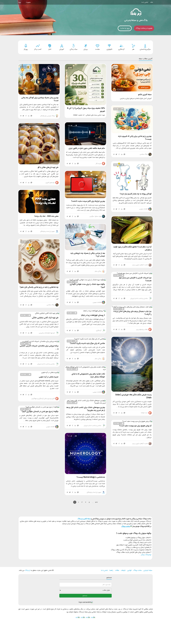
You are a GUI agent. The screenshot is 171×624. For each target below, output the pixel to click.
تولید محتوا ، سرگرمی (96, 216)
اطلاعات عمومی (143, 209)
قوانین (129, 570)
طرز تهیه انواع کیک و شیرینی (47, 333)
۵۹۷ (96, 502)
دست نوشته (144, 413)
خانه (151, 2)
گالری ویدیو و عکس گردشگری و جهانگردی (43, 398)
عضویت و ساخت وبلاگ (144, 28)
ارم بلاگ (27, 570)
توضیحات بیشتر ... (145, 554)
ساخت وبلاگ (137, 570)
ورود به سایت (124, 28)
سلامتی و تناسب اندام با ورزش (139, 298)
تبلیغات (123, 570)
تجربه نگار (99, 163)
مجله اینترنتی (147, 570)
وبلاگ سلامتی (144, 154)
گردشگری (99, 330)
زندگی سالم (98, 271)
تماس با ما (145, 2)
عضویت (28, 2)
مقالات (117, 570)
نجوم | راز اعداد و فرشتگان (47, 231)
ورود (19, 2)
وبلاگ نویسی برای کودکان (47, 116)
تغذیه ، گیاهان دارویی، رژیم (140, 265)
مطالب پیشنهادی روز (142, 329)
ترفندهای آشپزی (50, 182)
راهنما (111, 570)
